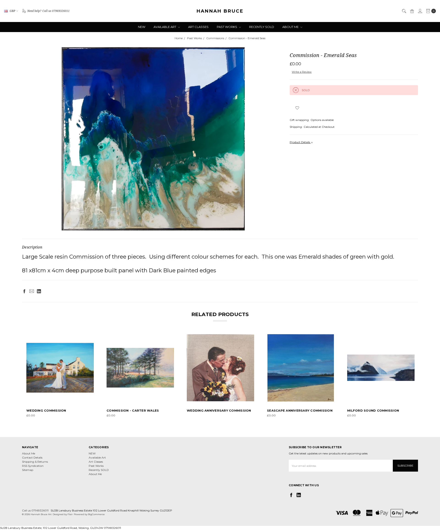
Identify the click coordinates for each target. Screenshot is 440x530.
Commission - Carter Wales (133, 410)
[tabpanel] (60, 376)
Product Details (300, 142)
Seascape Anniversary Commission (300, 410)
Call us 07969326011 (35, 510)
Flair (70, 514)
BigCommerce (96, 514)
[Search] (403, 11)
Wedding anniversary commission (219, 410)
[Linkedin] (39, 291)
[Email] (31, 291)
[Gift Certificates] (411, 11)
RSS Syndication (33, 465)
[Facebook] (24, 291)
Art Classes (198, 27)
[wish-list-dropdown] (297, 108)
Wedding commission (46, 410)
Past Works (227, 27)
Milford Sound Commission (373, 410)
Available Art (165, 27)
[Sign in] (420, 11)
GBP (12, 11)
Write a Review (302, 72)
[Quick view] (90, 337)
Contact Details (32, 457)
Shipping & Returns (35, 461)
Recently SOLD (261, 27)
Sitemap (27, 470)
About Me (290, 27)
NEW (141, 27)
